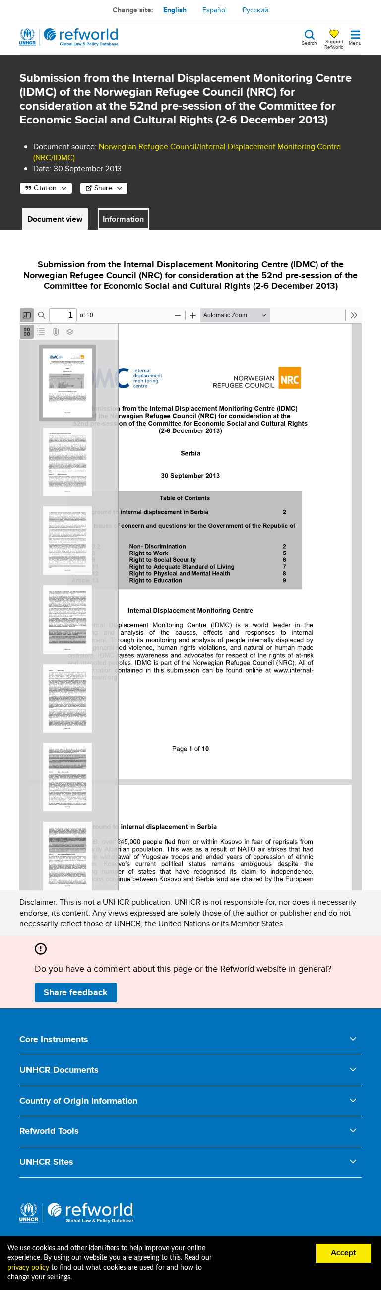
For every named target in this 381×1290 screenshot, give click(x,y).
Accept (343, 1253)
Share (103, 188)
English (175, 10)
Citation (45, 188)
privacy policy (28, 1267)
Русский (255, 10)
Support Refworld (334, 44)
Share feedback (76, 992)
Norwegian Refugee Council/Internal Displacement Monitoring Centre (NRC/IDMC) (187, 152)
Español (214, 10)
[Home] (69, 37)
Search (309, 42)
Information (123, 219)
